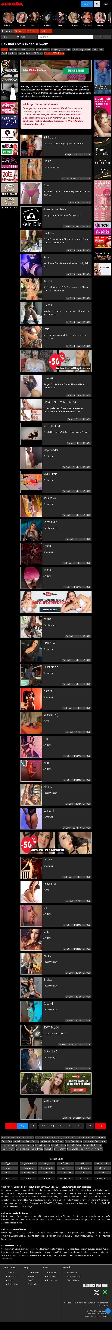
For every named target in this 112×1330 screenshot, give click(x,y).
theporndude (47, 1168)
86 (90, 1126)
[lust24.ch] (9, 149)
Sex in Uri (48, 1149)
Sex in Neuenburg (9, 1145)
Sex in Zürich (96, 1149)
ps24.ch (65, 1168)
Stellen (88, 49)
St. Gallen (38, 53)
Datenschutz (52, 1276)
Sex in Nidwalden (26, 1145)
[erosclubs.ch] (9, 189)
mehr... (102, 1172)
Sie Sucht (14, 49)
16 (70, 1126)
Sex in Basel (18, 1141)
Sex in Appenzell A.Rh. (95, 1137)
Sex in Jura (88, 1141)
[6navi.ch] (9, 135)
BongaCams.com (28, 1163)
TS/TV (75, 49)
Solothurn (12, 53)
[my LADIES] (102, 269)
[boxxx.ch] (9, 121)
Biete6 (47, 1178)
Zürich (95, 49)
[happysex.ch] (9, 162)
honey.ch (28, 1168)
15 (61, 1126)
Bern (102, 49)
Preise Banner (53, 1273)
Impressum (72, 1273)
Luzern (29, 53)
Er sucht (23, 49)
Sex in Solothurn (58, 1145)
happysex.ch (28, 1172)
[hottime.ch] (102, 242)
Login (10, 1280)
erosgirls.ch (65, 1172)
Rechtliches (52, 1280)
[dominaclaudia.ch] (102, 158)
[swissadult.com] (102, 256)
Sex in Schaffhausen (92, 1145)
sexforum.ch (65, 1163)
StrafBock (28, 1178)
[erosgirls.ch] (9, 203)
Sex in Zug (84, 1149)
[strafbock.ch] (9, 80)
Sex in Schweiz (8, 1137)
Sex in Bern (7, 1141)
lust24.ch (83, 1163)
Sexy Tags (102, 1178)
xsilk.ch (83, 1172)
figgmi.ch (10, 1163)
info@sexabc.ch (74, 1276)
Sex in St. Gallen (74, 1145)
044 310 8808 (73, 1280)
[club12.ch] (102, 200)
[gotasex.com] (9, 176)
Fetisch (46, 49)
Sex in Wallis (72, 1149)
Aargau (21, 53)
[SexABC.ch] (12, 4)
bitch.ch (102, 1168)
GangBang (55, 49)
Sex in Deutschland (25, 1137)
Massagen (66, 49)
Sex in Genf (45, 1141)
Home (11, 1273)
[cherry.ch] (9, 108)
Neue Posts (65, 1178)
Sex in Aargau (58, 1137)
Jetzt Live (83, 1178)
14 (52, 1126)
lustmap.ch (10, 1172)
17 (79, 1126)
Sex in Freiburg (32, 1141)
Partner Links (33, 1273)
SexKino (10, 1178)
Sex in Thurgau (22, 1149)
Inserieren (12, 1276)
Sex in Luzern (101, 1141)
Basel (4, 53)
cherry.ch (46, 1163)
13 (43, 1126)
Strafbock (32, 1284)
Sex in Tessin (37, 1149)
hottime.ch (84, 1168)
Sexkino (31, 1276)
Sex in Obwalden (42, 1145)
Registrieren (13, 1284)
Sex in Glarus (58, 1141)
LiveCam (87, 4)
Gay (81, 49)
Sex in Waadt (60, 1149)
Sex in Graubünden (73, 1141)
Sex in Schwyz (8, 1149)
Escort (32, 49)
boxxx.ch (10, 1168)
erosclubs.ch (47, 1172)
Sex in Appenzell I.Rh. (75, 1137)
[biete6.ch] (102, 116)
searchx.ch (102, 1163)
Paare (38, 49)
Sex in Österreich (42, 1137)
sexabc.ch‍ (103, 1311)
